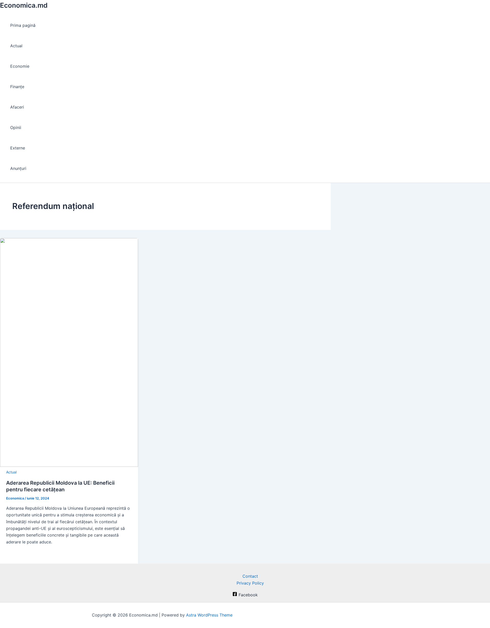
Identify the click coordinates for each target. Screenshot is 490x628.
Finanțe (17, 86)
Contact (250, 576)
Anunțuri (18, 168)
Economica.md (23, 5)
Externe (17, 147)
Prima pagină (22, 25)
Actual (16, 45)
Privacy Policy (250, 583)
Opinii (15, 127)
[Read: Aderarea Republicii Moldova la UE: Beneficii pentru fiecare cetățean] (69, 465)
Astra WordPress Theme (209, 615)
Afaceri (17, 107)
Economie (19, 66)
